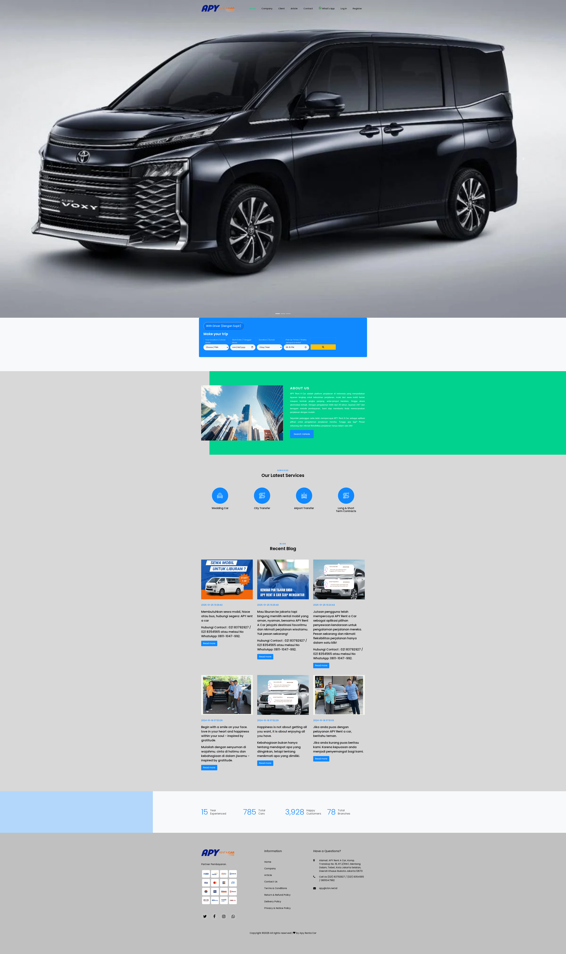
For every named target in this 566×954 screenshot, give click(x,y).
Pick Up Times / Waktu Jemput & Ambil (296, 340)
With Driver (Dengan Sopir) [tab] (223, 326)
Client (281, 8)
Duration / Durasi (267, 339)
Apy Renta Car (308, 933)
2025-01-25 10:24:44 (324, 604)
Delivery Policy (272, 901)
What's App (328, 8)
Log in (344, 8)
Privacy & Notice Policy (277, 908)
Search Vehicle (302, 434)
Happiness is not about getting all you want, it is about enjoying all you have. (282, 731)
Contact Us (270, 881)
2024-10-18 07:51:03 (323, 720)
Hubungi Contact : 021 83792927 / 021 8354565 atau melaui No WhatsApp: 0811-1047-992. (226, 631)
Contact (308, 8)
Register (357, 8)
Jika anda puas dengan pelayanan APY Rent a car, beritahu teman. (332, 731)
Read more (209, 643)
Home (252, 8)
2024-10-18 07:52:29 (268, 720)
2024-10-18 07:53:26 (212, 720)
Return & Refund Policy (277, 895)
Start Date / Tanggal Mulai (241, 340)
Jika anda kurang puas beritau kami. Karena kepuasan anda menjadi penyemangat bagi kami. (338, 747)
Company (266, 8)
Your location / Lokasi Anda (215, 340)
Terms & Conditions (275, 888)
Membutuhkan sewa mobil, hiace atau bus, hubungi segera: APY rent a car (227, 616)
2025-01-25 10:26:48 (268, 604)
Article (294, 8)
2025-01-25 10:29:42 (212, 604)
